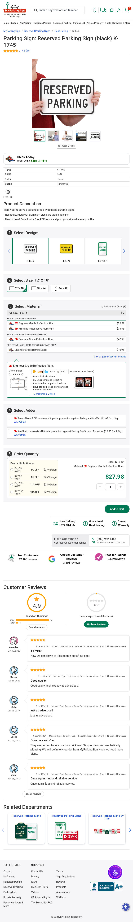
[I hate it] (90, 601)
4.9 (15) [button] (26, 50)
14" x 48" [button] (63, 288)
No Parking (25, 23)
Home (6, 23)
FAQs (34, 881)
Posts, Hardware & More (117, 23)
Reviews (60, 881)
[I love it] (101, 601)
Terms (59, 871)
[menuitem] (6, 23)
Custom (14, 23)
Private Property (94, 23)
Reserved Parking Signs (26, 815)
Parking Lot (79, 23)
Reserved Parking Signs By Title (107, 817)
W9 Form (61, 897)
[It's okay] (96, 601)
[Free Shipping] (103, 10)
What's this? (20, 422)
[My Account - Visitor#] (118, 10)
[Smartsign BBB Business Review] (106, 886)
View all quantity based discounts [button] (110, 357)
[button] (111, 10)
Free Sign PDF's (39, 887)
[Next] (123, 251)
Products (61, 887)
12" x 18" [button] (19, 288)
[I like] (99, 601)
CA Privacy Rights (40, 897)
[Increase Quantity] (120, 486)
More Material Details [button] (44, 393)
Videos (35, 892)
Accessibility (63, 892)
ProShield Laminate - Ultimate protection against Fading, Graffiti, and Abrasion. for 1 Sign (68, 431)
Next (130, 830)
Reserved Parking (62, 23)
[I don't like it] (93, 601)
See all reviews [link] (37, 627)
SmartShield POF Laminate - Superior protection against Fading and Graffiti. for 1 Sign (66, 418)
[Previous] (10, 251)
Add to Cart (117, 509)
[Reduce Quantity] (99, 486)
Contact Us (37, 871)
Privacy (35, 876)
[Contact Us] (94, 10)
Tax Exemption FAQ (41, 902)
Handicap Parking (42, 23)
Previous (3, 830)
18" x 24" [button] (41, 288)
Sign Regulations (65, 876)
